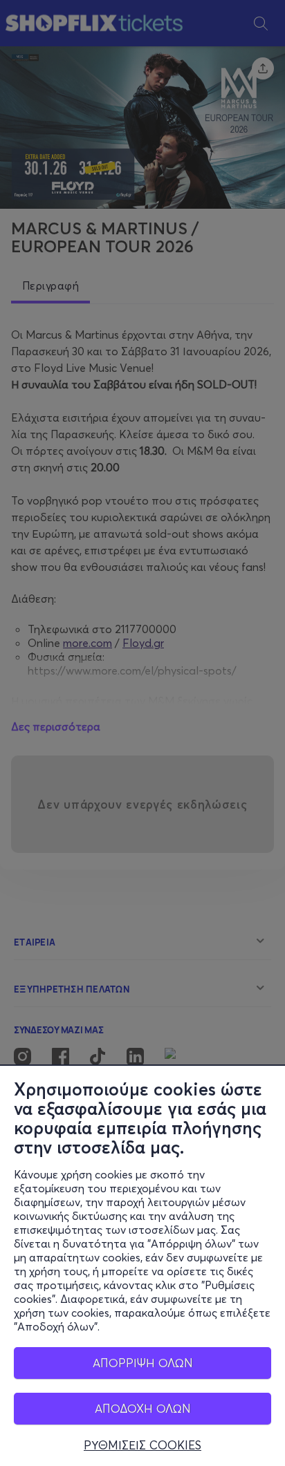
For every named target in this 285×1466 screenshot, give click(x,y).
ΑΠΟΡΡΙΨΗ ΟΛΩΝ (143, 1362)
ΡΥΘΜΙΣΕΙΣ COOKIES (142, 1445)
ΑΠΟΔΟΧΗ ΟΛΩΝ (143, 1408)
